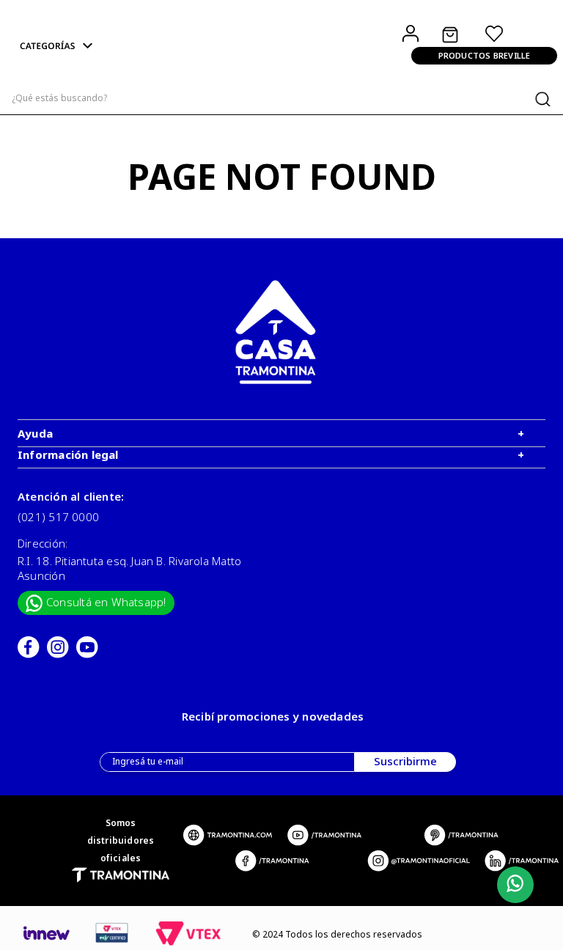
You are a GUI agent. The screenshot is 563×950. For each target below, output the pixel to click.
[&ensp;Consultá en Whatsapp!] (512, 885)
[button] (102, 47)
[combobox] (281, 98)
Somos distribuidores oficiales (121, 840)
